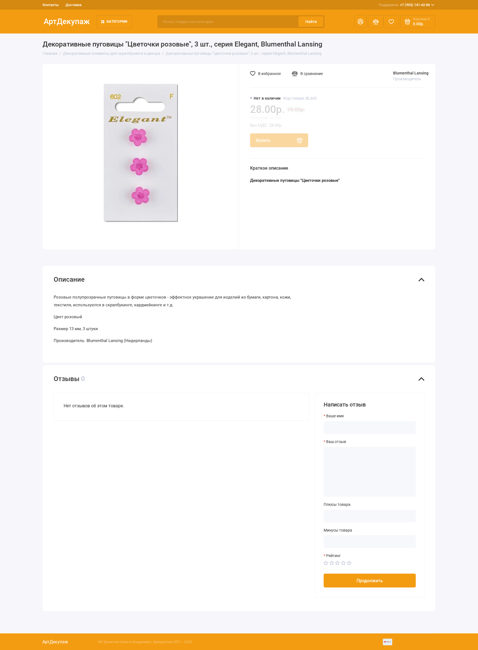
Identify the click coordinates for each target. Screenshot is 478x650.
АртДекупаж (67, 21)
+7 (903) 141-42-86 (404, 5)
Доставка (74, 5)
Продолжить (370, 580)
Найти (311, 21)
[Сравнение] (375, 21)
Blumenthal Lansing (410, 73)
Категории (116, 21)
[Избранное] (391, 21)
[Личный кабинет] (360, 21)
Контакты (51, 5)
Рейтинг (333, 555)
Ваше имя (335, 416)
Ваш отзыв (336, 441)
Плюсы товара (337, 504)
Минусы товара (338, 530)
